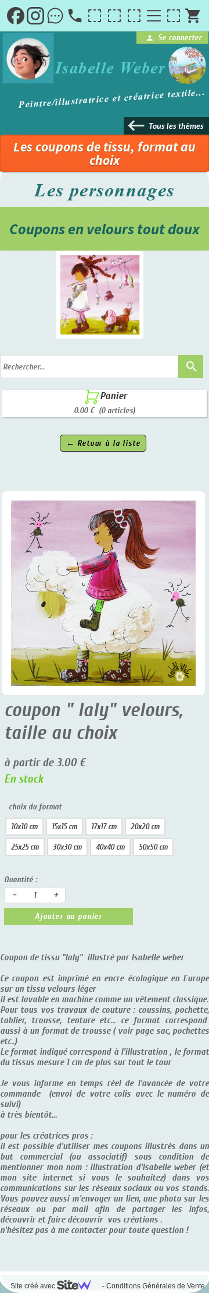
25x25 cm (25, 847)
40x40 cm (110, 847)
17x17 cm (104, 826)
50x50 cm (153, 847)
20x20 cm (145, 826)
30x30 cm (67, 847)
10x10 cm (24, 826)
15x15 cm (64, 826)
